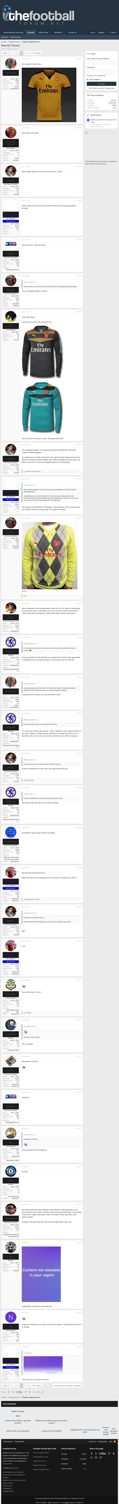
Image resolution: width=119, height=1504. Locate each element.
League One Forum (39, 1461)
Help (110, 1441)
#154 (79, 200)
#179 (79, 1312)
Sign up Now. (7, 1464)
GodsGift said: (28, 1135)
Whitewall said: (29, 684)
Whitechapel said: (30, 644)
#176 (79, 1166)
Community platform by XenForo (53, 1498)
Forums (31, 32)
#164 (79, 713)
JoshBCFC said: (29, 913)
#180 (79, 1347)
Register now (109, 88)
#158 (79, 445)
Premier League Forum (41, 1453)
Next (38, 53)
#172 (79, 1020)
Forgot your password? (96, 75)
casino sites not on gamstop (18, 1431)
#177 (79, 1204)
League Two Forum (39, 1465)
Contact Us (72, 32)
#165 (79, 753)
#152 (79, 128)
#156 (79, 276)
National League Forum (41, 1469)
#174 (79, 1092)
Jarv (4, 49)
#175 (79, 1128)
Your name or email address (98, 58)
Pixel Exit (81, 1498)
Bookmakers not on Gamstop (13, 1472)
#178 (79, 1242)
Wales (17, 158)
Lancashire (15, 1084)
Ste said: (26, 1353)
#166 (79, 787)
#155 (79, 240)
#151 (79, 59)
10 (33, 53)
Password (91, 67)
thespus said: (28, 485)
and (33, 471)
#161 (79, 603)
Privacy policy (102, 1441)
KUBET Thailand (17, 1411)
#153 (79, 166)
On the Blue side (13, 1196)
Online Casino (7, 1486)
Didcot (17, 87)
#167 (79, 828)
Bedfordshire (14, 665)
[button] (50, 32)
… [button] (13, 53)
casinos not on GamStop (51, 1431)
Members (58, 32)
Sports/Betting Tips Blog (13, 32)
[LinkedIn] (17, 1392)
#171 (79, 980)
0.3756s (66, 1502)
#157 (79, 312)
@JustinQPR (15, 1014)
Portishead (15, 899)
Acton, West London (12, 1010)
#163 (79, 677)
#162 (79, 637)
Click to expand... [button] (52, 1373)
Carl (114, 107)
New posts (4, 37)
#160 (79, 518)
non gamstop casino (113, 1431)
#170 (79, 941)
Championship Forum (40, 1457)
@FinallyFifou (14, 861)
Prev (5, 53)
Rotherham (15, 1156)
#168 (79, 868)
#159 (79, 479)
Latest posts (95, 115)
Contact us (92, 1441)
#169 (79, 907)
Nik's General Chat (97, 126)
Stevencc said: (28, 282)
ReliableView (7, 1488)
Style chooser (8, 1441)
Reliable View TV (8, 1491)
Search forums (15, 37)
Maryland (16, 304)
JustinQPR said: (29, 1026)
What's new (43, 32)
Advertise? (14, 1468)
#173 (79, 1056)
